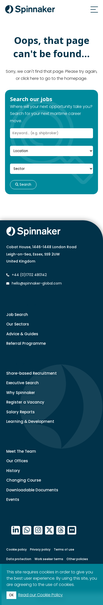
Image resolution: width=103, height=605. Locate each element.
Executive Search (22, 382)
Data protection (18, 559)
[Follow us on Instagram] (38, 530)
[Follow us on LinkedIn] (15, 530)
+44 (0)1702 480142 (29, 274)
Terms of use (64, 549)
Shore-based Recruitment (31, 373)
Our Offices (17, 460)
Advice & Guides (22, 334)
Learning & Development (30, 421)
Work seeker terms (48, 559)
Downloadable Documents (32, 490)
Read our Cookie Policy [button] (40, 595)
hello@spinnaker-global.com (37, 283)
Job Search (17, 314)
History (13, 470)
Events (12, 499)
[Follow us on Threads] (60, 530)
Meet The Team (21, 451)
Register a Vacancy (25, 402)
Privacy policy (40, 549)
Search (24, 184)
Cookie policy (16, 549)
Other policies (77, 559)
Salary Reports (20, 412)
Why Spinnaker (20, 392)
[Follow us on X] (49, 530)
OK (11, 595)
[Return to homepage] (30, 10)
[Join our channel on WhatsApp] (26, 530)
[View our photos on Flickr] (72, 530)
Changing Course (23, 480)
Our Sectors (17, 324)
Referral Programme (26, 343)
